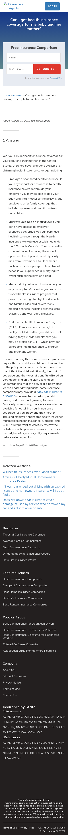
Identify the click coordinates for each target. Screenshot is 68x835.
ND (32, 727)
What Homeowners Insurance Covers (26, 553)
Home (6, 95)
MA (31, 722)
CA (22, 716)
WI (34, 732)
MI (35, 722)
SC (53, 727)
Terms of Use (56, 78)
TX (5, 732)
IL (60, 716)
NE (59, 722)
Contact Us (10, 695)
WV (29, 732)
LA (16, 722)
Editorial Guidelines (14, 676)
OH (27, 753)
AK (9, 716)
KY (12, 722)
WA (23, 732)
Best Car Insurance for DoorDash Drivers (29, 623)
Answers (17, 95)
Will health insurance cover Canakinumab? (32, 472)
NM (18, 727)
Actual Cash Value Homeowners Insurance (29, 650)
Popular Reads (14, 617)
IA (4, 722)
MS (45, 722)
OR (41, 727)
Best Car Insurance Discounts (21, 547)
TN (63, 727)
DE (36, 716)
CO (27, 716)
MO (50, 722)
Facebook (19, 793)
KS (8, 722)
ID (57, 716)
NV (5, 727)
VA (18, 732)
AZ (13, 716)
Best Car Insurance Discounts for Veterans (29, 630)
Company (10, 663)
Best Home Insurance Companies (24, 592)
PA (46, 727)
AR (18, 716)
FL (45, 716)
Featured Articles (16, 573)
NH (9, 727)
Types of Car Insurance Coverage (24, 534)
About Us (9, 670)
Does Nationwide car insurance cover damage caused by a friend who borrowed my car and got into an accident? (34, 504)
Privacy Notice (12, 682)
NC (27, 727)
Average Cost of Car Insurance (22, 541)
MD (26, 722)
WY (39, 732)
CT (32, 716)
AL (4, 716)
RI (49, 727)
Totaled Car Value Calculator (21, 644)
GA (49, 716)
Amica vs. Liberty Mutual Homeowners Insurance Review (29, 479)
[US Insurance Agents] (14, 6)
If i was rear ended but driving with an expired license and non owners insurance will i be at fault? (34, 490)
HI (53, 716)
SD (58, 727)
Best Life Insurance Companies (22, 598)
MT (55, 722)
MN (40, 722)
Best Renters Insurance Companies (25, 604)
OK (37, 727)
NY (23, 727)
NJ (13, 727)
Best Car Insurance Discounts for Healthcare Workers (31, 636)
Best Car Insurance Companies (22, 579)
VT (14, 732)
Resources (10, 528)
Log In (52, 6)
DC (41, 716)
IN (64, 716)
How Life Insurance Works (19, 560)
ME (21, 722)
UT (9, 732)
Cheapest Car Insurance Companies (25, 585)
